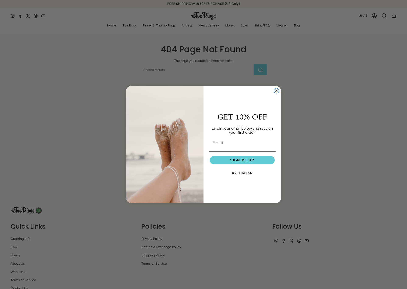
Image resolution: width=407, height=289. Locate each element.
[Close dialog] (276, 90)
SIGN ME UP (242, 160)
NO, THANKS (242, 172)
